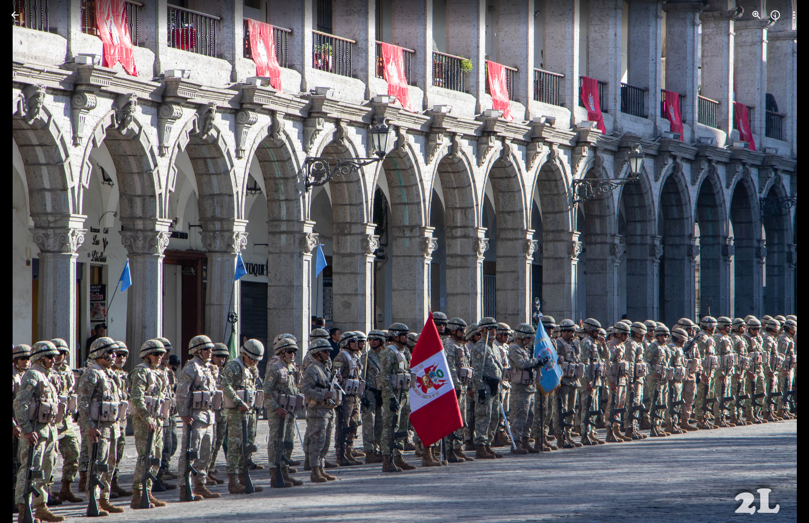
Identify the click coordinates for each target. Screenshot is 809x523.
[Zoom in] (756, 15)
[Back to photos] (15, 15)
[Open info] (775, 15)
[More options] (794, 15)
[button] (783, 262)
